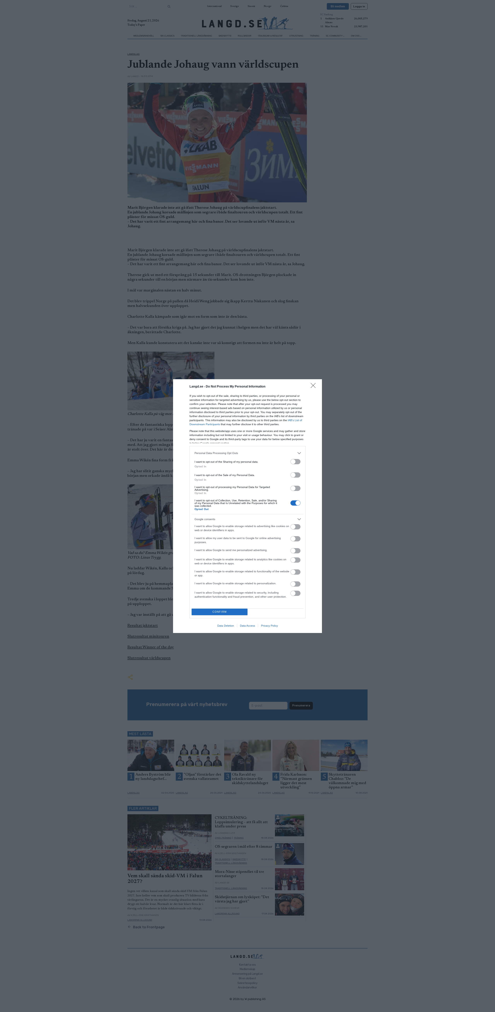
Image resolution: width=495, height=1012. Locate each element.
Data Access (247, 625)
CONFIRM (220, 611)
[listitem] (247, 453)
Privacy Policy (269, 625)
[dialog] (247, 506)
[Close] (314, 386)
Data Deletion (225, 625)
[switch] (295, 461)
